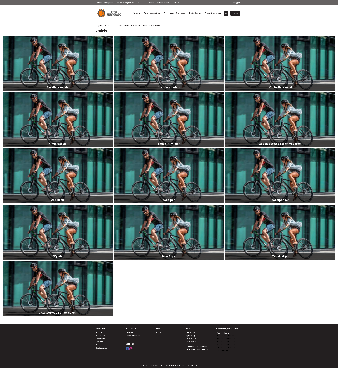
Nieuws (99, 2)
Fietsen (136, 13)
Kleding (99, 345)
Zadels (156, 25)
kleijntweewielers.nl (104, 25)
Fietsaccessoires (152, 13)
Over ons (130, 332)
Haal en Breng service (125, 2)
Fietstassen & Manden (174, 13)
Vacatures (175, 2)
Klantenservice (163, 2)
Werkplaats (108, 2)
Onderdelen (101, 342)
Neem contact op (133, 335)
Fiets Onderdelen (213, 13)
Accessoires (101, 335)
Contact (151, 2)
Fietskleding (195, 13)
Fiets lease (141, 2)
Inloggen (236, 2)
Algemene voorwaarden (151, 365)
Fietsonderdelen (142, 25)
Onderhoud (100, 338)
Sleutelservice (101, 348)
